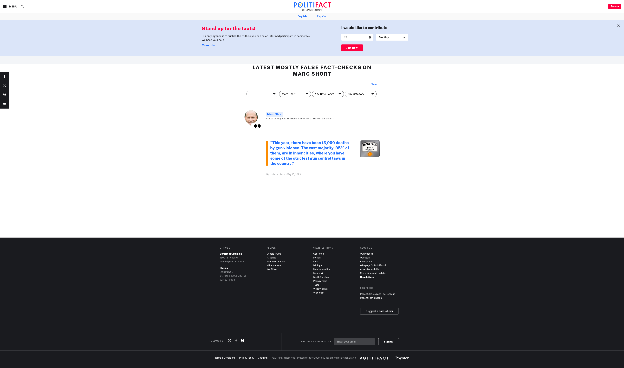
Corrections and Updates (373, 273)
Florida (317, 257)
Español (322, 16)
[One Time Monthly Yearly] (392, 37)
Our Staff (365, 257)
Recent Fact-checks (371, 297)
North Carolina (321, 277)
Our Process (366, 253)
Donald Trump (274, 253)
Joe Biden (272, 269)
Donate (615, 6)
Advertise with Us (369, 269)
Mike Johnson (274, 265)
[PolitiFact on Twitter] (229, 341)
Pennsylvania (320, 281)
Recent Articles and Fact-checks (377, 294)
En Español (366, 261)
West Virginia (320, 288)
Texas (316, 284)
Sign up (388, 341)
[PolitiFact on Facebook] (236, 341)
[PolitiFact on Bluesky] (242, 341)
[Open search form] (22, 6)
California (318, 253)
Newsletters (367, 277)
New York (318, 273)
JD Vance (271, 257)
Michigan (318, 265)
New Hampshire (321, 269)
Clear (373, 84)
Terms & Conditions (225, 357)
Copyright (263, 357)
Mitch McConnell (276, 261)
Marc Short (275, 114)
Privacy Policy (246, 357)
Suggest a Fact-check (379, 311)
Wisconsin (318, 292)
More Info (208, 45)
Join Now (352, 47)
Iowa (315, 261)
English (302, 16)
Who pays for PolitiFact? (373, 265)
